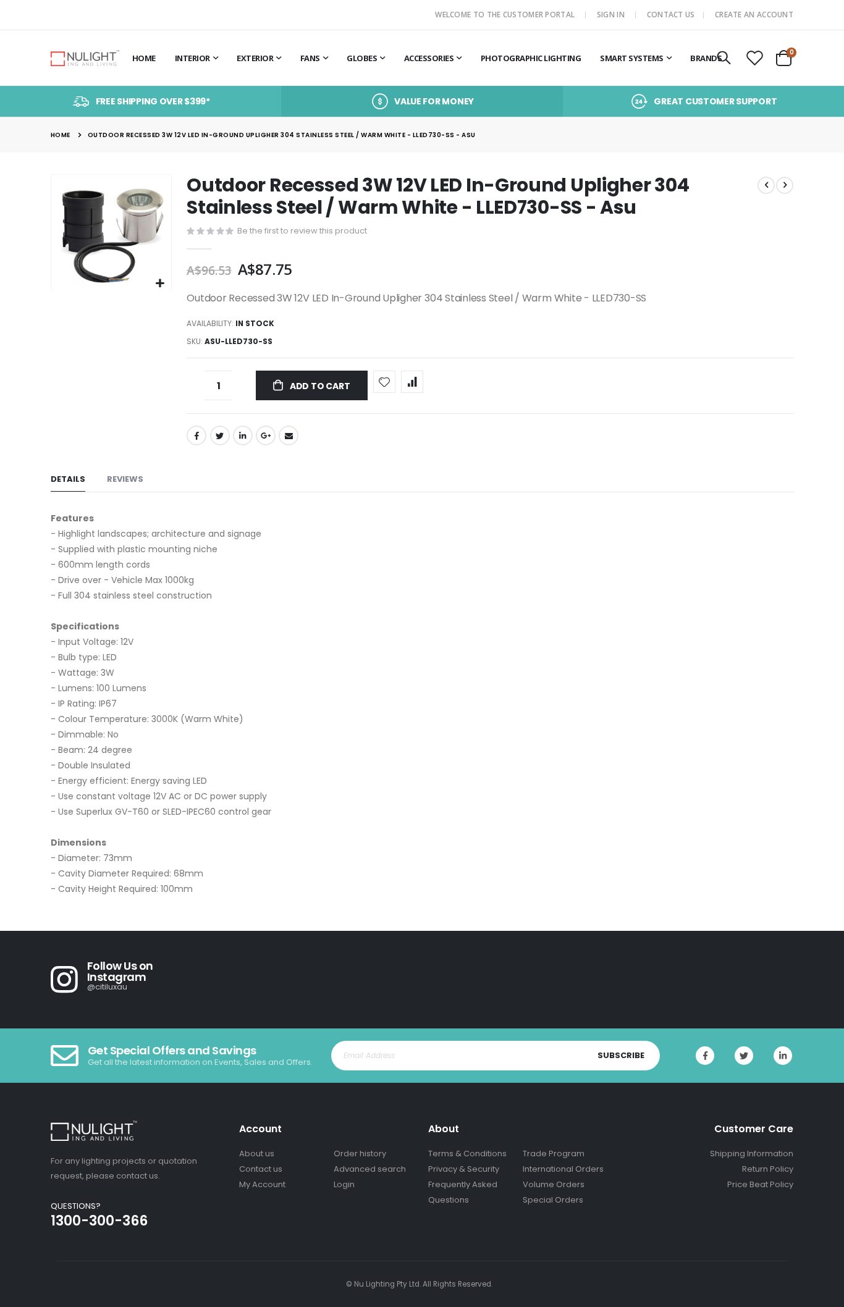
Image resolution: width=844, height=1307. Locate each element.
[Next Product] (784, 185)
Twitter (220, 435)
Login (344, 1184)
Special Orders (553, 1200)
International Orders (563, 1169)
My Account (262, 1184)
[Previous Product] (766, 185)
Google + (266, 435)
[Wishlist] (755, 58)
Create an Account (754, 14)
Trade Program (553, 1153)
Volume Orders (553, 1184)
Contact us (260, 1169)
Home (60, 135)
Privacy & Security (463, 1169)
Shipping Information (751, 1153)
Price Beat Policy (760, 1184)
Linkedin (783, 1055)
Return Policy (767, 1169)
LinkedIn (243, 435)
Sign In (611, 14)
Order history (360, 1153)
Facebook (196, 435)
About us (256, 1153)
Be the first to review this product (302, 231)
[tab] (68, 479)
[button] (160, 284)
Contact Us (671, 14)
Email (288, 435)
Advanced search (370, 1169)
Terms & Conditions (467, 1153)
